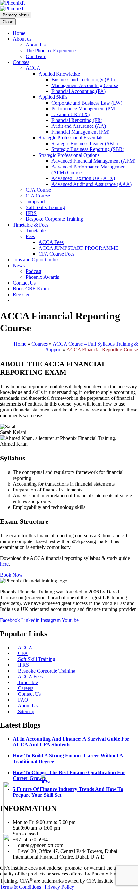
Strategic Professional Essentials (71, 137)
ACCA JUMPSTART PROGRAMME (78, 248)
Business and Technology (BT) (83, 79)
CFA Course (38, 190)
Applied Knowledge (59, 73)
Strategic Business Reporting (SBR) (87, 149)
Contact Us (24, 283)
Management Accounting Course (84, 85)
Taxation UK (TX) (70, 114)
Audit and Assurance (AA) (78, 126)
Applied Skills (53, 97)
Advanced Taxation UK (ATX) (83, 178)
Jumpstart (35, 201)
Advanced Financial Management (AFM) (93, 161)
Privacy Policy (59, 887)
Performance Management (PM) (83, 108)
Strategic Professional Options (69, 155)
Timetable (36, 230)
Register (21, 294)
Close (8, 21)
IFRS (31, 213)
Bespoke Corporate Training (54, 219)
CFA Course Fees (56, 254)
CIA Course (38, 195)
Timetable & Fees (30, 225)
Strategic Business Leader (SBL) (84, 143)
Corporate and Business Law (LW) (86, 103)
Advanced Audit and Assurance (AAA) (91, 184)
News (19, 265)
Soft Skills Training (45, 207)
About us (22, 39)
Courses (21, 62)
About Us (36, 44)
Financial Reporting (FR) (76, 120)
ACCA (33, 68)
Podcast (33, 271)
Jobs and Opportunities (36, 259)
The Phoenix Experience (51, 50)
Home (19, 33)
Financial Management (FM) (80, 132)
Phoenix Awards (42, 277)
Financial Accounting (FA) (78, 91)
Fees (30, 236)
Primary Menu (16, 15)
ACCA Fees (51, 242)
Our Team (36, 56)
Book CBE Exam (31, 288)
